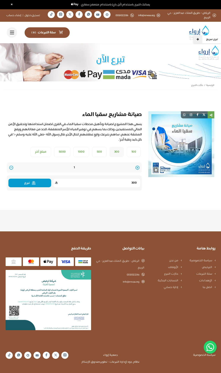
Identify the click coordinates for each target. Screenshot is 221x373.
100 (133, 152)
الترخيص (207, 267)
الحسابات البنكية (168, 280)
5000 (62, 152)
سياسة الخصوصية (201, 260)
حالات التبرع (197, 85)
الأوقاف (173, 267)
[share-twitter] (204, 114)
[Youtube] (97, 14)
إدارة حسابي (171, 287)
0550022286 (133, 274)
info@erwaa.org (146, 15)
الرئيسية (210, 85)
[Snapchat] (107, 14)
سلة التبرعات (204, 274)
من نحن (174, 260)
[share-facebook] (197, 114)
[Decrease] (11, 168)
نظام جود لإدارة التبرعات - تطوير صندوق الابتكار (110, 362)
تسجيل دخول (32, 15)
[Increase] (137, 168)
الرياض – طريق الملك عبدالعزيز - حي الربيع (120, 264)
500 (99, 152)
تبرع (27, 183)
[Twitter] (69, 14)
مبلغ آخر (41, 152)
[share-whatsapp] (184, 114)
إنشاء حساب (14, 15)
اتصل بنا (208, 287)
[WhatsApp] (88, 14)
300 (116, 152)
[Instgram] (60, 14)
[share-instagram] (191, 114)
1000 (81, 152)
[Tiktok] (51, 14)
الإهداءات (206, 280)
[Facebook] (79, 14)
